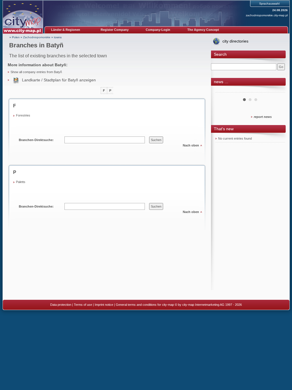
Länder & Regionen (65, 29)
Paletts (20, 182)
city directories (235, 41)
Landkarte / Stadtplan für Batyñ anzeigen (59, 80)
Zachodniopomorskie (36, 37)
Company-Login (158, 29)
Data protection (60, 304)
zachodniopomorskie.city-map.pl (267, 15)
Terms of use (83, 304)
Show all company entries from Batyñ (36, 72)
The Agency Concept (203, 29)
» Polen (14, 37)
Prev (222, 90)
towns (58, 37)
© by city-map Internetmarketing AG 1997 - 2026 (208, 304)
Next (277, 90)
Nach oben (191, 145)
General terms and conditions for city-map (145, 304)
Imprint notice (104, 304)
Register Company (115, 29)
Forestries (23, 115)
